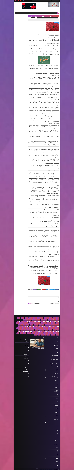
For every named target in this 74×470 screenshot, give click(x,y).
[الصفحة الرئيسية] (58, 13)
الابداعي (35, 318)
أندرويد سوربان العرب (25, 371)
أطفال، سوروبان (46, 318)
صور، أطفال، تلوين (34, 326)
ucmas (42, 334)
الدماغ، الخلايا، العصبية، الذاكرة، (26, 319)
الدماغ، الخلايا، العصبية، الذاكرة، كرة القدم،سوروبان (42, 321)
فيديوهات (27, 369)
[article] (36, 294)
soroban (57, 334)
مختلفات (46, 329)
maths (19, 331)
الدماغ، (42, 319)
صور (39, 326)
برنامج (27, 324)
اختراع (57, 318)
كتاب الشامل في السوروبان (39, 12)
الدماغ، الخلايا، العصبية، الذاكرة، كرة (54, 321)
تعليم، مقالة (20, 324)
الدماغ (45, 319)
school (21, 333)
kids (30, 331)
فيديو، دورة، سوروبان (51, 328)
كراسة (23, 328)
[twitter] (21, 0)
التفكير (18, 318)
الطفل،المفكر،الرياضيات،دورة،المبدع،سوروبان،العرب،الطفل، (51, 324)
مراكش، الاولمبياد (41, 329)
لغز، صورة (54, 329)
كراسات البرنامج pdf (45, 12)
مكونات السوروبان (26, 362)
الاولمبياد (22, 318)
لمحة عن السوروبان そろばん (24, 354)
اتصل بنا (46, 0)
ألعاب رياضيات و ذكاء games (25, 347)
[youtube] (20, 0)
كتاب (27, 328)
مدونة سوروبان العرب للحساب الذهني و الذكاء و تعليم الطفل (46, 469)
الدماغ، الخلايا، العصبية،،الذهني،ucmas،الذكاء (30, 321)
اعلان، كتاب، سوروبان (40, 318)
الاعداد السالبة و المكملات (25, 367)
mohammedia (50, 333)
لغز (57, 329)
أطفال (54, 318)
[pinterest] (18, 0)
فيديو (19, 326)
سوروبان (54, 326)
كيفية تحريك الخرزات (26, 358)
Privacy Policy (57, 0)
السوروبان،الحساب (43, 323)
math (22, 331)
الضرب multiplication (25, 376)
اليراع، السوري (35, 324)
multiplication (40, 333)
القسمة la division (26, 350)
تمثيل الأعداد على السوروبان (25, 352)
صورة (30, 326)
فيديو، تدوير (57, 328)
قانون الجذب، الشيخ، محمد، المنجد (38, 328)
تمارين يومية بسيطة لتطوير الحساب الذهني (38, 347)
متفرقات (50, 329)
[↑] (37, 468)
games (42, 331)
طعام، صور (26, 326)
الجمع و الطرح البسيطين (25, 375)
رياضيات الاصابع (39, 0)
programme (28, 333)
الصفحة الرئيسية (47, 17)
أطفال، (50, 318)
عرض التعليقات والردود (31, 303)
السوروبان (43, 17)
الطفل (17, 323)
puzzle (24, 333)
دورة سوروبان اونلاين (51, 12)
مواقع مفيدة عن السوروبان (25, 365)
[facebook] (23, 0)
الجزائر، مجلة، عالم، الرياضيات (51, 319)
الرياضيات (57, 323)
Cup (53, 331)
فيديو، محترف (45, 328)
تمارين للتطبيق (43, 0)
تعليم (24, 324)
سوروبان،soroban (49, 326)
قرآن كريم (31, 328)
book (25, 329)
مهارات (36, 329)
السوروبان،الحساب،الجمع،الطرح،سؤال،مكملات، (34, 323)
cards (18, 329)
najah (36, 333)
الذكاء (18, 321)
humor (34, 331)
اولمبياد (31, 324)
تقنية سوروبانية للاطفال (34, 0)
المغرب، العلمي (41, 324)
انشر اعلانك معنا (53, 0)
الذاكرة (22, 321)
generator (38, 331)
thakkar (48, 334)
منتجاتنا (55, 12)
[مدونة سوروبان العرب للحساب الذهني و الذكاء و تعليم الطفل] (53, 4)
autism (28, 329)
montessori (45, 333)
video (35, 334)
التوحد (57, 319)
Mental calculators (56, 333)
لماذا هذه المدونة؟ (26, 363)
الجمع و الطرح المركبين (25, 378)
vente (38, 334)
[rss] (17, 0)
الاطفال (26, 318)
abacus (32, 329)
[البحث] (15, 0)
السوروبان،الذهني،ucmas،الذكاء (23, 323)
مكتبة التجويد (49, 0)
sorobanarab (52, 334)
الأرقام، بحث (30, 318)
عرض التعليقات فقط (37, 303)
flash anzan (49, 331)
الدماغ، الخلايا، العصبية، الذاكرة (35, 319)
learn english (26, 331)
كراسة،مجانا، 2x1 (19, 328)
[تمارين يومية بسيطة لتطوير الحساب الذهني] (37, 343)
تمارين (57, 326)
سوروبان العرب (42, 348)
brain (22, 329)
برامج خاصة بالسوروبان (25, 348)
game (45, 331)
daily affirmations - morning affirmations (23, 339)
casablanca (57, 331)
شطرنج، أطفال (43, 326)
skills (17, 333)
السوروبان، (48, 323)
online (32, 333)
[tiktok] (19, 0)
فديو (22, 326)
